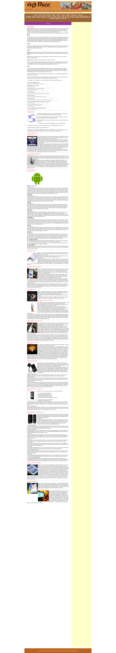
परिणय (63, 12)
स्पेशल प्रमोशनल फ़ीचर (78, 9)
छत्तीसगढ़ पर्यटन (44, 12)
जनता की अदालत (71, 9)
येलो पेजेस (60, 12)
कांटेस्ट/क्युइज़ (40, 9)
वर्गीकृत (57, 12)
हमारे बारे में (36, 9)
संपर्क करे (48, 9)
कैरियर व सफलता (39, 12)
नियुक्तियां (53, 12)
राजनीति (34, 12)
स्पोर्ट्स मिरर (50, 12)
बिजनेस (31, 12)
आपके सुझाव (53, 9)
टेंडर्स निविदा (71, 12)
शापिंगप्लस (66, 12)
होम (33, 9)
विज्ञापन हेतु (45, 9)
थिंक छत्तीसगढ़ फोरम (65, 9)
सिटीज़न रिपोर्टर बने (58, 9)
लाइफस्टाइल (28, 12)
